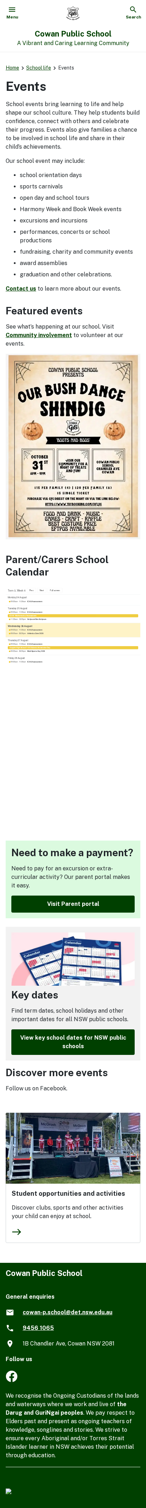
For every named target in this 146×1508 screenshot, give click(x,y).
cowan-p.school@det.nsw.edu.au (67, 1312)
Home (12, 68)
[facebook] (11, 1380)
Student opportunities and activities (68, 1193)
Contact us (21, 288)
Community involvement (39, 335)
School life (38, 68)
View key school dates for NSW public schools (73, 1042)
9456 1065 (38, 1328)
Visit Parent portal (73, 904)
